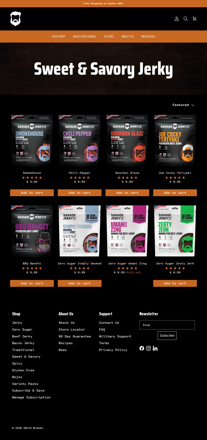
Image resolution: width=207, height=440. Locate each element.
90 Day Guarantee (75, 336)
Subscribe (167, 335)
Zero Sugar (22, 329)
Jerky (17, 322)
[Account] (176, 18)
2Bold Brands (33, 428)
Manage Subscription (31, 397)
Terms (104, 343)
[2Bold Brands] (15, 18)
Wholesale (148, 36)
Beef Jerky (22, 336)
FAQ (102, 329)
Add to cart (32, 192)
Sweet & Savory (26, 356)
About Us (128, 36)
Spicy (17, 363)
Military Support (115, 336)
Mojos (17, 377)
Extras (109, 36)
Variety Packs (25, 384)
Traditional (23, 350)
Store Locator (72, 329)
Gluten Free (23, 370)
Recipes (66, 343)
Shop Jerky (58, 36)
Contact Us (109, 322)
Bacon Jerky (23, 343)
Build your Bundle (84, 36)
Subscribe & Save (28, 390)
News (63, 350)
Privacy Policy (113, 350)
